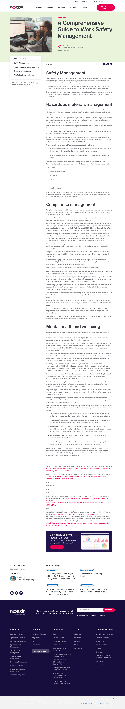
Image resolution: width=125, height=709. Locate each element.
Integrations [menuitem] (35, 638)
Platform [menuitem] (50, 8)
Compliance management (23, 71)
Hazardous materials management (26, 67)
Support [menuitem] (84, 1)
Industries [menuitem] (61, 8)
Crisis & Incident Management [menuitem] (15, 652)
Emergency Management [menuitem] (18, 662)
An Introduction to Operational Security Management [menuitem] (59, 675)
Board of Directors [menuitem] (102, 641)
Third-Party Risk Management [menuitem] (15, 657)
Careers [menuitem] (76, 641)
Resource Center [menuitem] (58, 638)
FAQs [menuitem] (76, 1)
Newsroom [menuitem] (56, 645)
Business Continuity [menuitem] (16, 634)
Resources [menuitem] (73, 8)
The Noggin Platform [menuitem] (39, 634)
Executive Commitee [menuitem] (102, 638)
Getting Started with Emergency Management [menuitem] (61, 682)
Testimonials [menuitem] (36, 645)
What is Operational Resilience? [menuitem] (59, 649)
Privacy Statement (86, 703)
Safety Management (21, 63)
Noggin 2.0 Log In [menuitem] (98, 1)
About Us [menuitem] (77, 634)
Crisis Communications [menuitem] (18, 641)
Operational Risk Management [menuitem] (15, 646)
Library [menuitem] (34, 641)
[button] (113, 698)
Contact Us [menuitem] (78, 648)
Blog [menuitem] (54, 634)
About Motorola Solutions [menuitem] (104, 634)
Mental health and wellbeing (24, 75)
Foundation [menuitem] (99, 661)
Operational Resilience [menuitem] (17, 638)
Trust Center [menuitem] (100, 665)
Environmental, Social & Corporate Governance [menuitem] (103, 657)
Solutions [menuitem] (38, 8)
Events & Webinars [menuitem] (59, 641)
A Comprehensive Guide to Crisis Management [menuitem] (62, 655)
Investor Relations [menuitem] (102, 645)
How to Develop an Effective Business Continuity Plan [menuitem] (59, 662)
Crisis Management (87, 586)
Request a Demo (104, 7)
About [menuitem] (84, 8)
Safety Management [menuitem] (17, 665)
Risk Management (52, 570)
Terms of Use (103, 703)
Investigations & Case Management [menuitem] (17, 670)
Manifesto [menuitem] (77, 638)
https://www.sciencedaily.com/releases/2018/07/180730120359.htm (77, 514)
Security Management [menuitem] (17, 675)
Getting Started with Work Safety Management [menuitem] (61, 669)
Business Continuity (87, 570)
